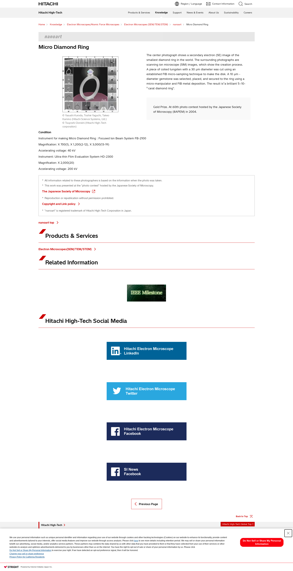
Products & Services (139, 12)
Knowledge (161, 12)
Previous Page (148, 504)
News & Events (195, 12)
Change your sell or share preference (26, 554)
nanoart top (46, 222)
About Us (214, 12)
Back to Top (242, 516)
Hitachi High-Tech (51, 525)
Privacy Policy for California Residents (27, 557)
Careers (248, 12)
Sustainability (231, 12)
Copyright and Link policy (58, 204)
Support (177, 12)
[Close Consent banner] (288, 533)
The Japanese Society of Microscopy (66, 191)
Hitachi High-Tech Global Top (237, 524)
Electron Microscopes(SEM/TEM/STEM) (65, 249)
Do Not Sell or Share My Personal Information (30, 550)
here (136, 540)
